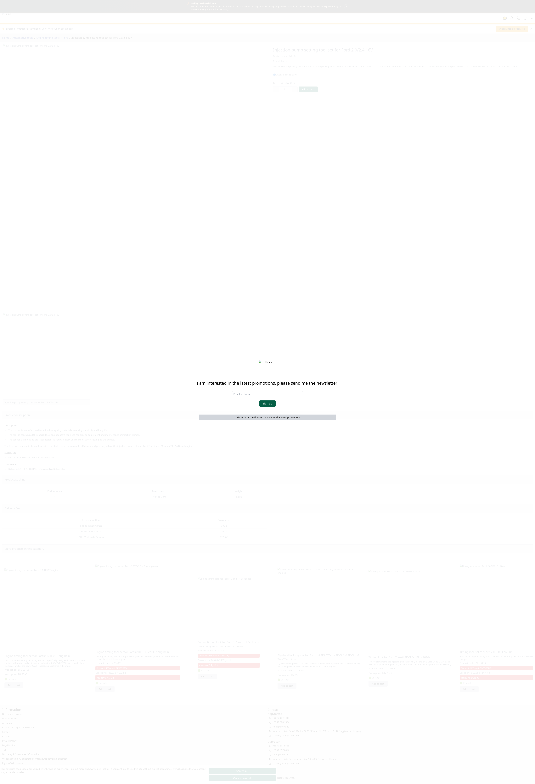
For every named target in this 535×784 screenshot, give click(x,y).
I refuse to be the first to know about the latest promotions (268, 417)
